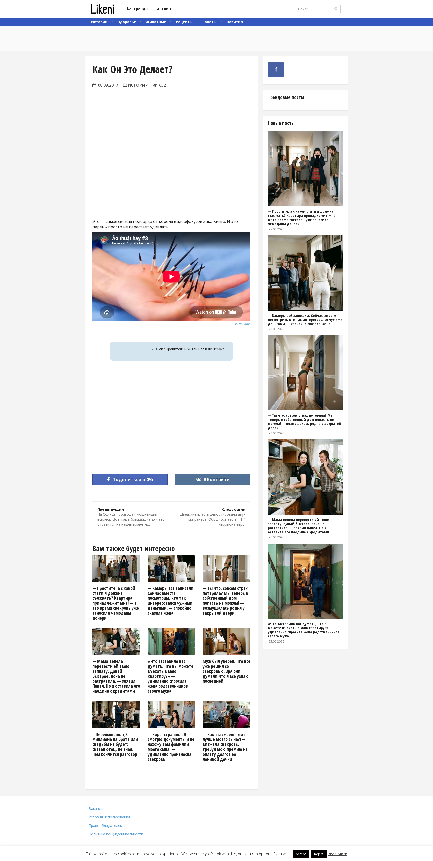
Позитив (235, 21)
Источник (242, 323)
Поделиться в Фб (132, 479)
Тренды (139, 8)
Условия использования (109, 817)
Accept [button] (301, 854)
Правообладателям (106, 825)
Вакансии (97, 808)
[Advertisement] (171, 169)
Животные (156, 21)
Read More (337, 853)
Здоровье (127, 21)
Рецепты (184, 21)
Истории (99, 21)
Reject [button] (318, 854)
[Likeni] (102, 9)
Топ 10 (166, 8)
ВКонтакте (215, 479)
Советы (209, 21)
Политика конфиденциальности (116, 834)
